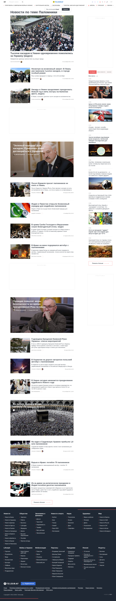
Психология (87, 525)
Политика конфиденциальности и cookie (21, 588)
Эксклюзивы (56, 5)
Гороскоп (101, 5)
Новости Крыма (9, 541)
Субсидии (23, 525)
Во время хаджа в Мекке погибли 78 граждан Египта (29, 405)
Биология (71, 522)
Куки (57, 9)
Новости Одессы (10, 525)
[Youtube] (100, 2)
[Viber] (95, 1)
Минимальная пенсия (90, 564)
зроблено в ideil (108, 594)
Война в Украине (25, 548)
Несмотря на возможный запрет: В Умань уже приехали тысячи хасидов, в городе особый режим (51, 71)
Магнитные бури (10, 568)
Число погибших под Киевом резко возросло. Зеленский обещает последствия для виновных (99, 139)
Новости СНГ (103, 525)
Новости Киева (9, 517)
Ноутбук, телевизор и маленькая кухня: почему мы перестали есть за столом (100, 163)
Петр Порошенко (57, 568)
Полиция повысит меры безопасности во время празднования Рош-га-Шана (29, 304)
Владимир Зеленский (58, 551)
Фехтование (55, 531)
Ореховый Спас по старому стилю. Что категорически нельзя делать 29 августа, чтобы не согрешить (100, 241)
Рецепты (101, 548)
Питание (86, 520)
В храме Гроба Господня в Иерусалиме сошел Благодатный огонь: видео (49, 226)
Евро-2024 (55, 528)
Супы (101, 557)
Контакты (99, 588)
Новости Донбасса (10, 538)
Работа (23, 520)
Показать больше (39, 502)
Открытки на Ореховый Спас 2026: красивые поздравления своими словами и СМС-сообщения (100, 197)
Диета (85, 522)
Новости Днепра (10, 522)
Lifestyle (7, 548)
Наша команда (8, 590)
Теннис (54, 522)
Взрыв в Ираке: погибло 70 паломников (50, 462)
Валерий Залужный (58, 562)
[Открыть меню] (4, 2)
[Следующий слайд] (113, 5)
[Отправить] (22, 2)
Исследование (88, 528)
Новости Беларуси (105, 531)
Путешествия (9, 559)
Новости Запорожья (11, 531)
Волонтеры (24, 564)
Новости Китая (104, 528)
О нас (5, 588)
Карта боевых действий (25, 552)
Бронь (38, 554)
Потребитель (8, 554)
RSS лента (49, 590)
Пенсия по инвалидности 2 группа (88, 556)
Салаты (102, 562)
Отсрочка (39, 557)
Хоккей (54, 525)
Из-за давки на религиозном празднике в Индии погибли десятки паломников (50, 484)
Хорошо (66, 9)
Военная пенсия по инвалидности (89, 560)
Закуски (102, 565)
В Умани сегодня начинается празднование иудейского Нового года (52, 381)
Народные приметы (74, 555)
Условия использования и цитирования (63, 588)
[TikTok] (107, 2)
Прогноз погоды (25, 541)
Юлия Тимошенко (57, 571)
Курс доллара (40, 530)
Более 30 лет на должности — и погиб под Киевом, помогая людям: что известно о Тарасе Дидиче (100, 173)
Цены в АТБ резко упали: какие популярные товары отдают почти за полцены (100, 105)
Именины (71, 567)
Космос (70, 520)
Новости (7, 513)
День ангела (71, 564)
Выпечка (102, 551)
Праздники (71, 548)
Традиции (71, 558)
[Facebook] (92, 2)
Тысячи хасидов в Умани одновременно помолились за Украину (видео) (41, 54)
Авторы (92, 5)
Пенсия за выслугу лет (89, 567)
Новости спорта (57, 513)
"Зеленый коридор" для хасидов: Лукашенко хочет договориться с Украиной (28, 148)
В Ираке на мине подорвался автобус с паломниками (50, 246)
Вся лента (92, 76)
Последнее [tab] (92, 72)
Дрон (69, 525)
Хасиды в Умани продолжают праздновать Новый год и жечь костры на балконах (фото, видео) (51, 92)
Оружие (23, 561)
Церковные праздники (71, 552)
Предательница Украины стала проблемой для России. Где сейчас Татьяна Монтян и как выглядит (100, 82)
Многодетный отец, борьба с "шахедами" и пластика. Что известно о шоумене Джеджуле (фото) (99, 207)
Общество (23, 513)
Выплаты (23, 522)
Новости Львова (10, 528)
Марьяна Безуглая (57, 573)
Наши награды (90, 588)
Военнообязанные (41, 559)
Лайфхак (7, 565)
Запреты (70, 561)
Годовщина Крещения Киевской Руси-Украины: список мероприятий (49, 340)
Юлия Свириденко (57, 576)
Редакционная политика (43, 588)
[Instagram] (105, 2)
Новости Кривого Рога (10, 534)
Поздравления (9, 571)
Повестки (39, 551)
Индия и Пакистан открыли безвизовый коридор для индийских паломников (50, 205)
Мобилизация (40, 548)
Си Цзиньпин (56, 557)
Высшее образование (24, 534)
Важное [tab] (109, 72)
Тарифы (38, 527)
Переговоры (24, 558)
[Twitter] (102, 2)
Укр (111, 2)
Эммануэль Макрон (58, 559)
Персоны (54, 548)
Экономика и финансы (40, 514)
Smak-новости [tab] (101, 72)
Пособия (23, 538)
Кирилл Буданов (57, 565)
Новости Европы (105, 517)
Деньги (38, 519)
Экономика (110, 5)
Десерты (102, 559)
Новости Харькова (10, 520)
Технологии (71, 517)
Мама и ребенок (88, 517)
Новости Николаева (11, 543)
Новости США (104, 520)
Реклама (80, 588)
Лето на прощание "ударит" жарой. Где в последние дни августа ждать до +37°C (98, 231)
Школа (23, 531)
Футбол (54, 517)
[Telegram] (97, 2)
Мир (100, 513)
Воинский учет (40, 562)
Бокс (53, 520)
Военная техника (26, 567)
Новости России (104, 522)
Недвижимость (40, 524)
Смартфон (71, 528)
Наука (69, 513)
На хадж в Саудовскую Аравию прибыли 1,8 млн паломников (52, 443)
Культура (7, 562)
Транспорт (39, 522)
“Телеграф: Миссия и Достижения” (74, 5)
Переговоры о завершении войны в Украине (18, 5)
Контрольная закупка (42, 5)
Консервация (103, 554)
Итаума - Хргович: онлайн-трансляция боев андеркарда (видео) (98, 128)
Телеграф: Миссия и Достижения (34, 590)
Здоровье (86, 513)
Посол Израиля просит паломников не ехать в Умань (49, 184)
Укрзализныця (40, 533)
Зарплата (23, 517)
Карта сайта (18, 590)
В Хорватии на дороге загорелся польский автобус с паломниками (51, 361)
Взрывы (23, 555)
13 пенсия (87, 551)
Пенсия (85, 548)
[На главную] (58, 2)
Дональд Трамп (56, 554)
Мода (6, 557)
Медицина (24, 528)
